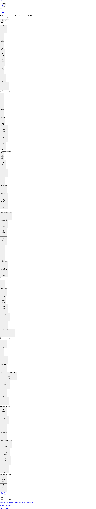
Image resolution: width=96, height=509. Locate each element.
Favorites (32, 502)
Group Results (6, 502)
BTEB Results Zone (2, 0)
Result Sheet (19, 502)
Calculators (3, 4)
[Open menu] (1, 8)
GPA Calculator (27, 502)
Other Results (3, 3)
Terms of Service (8, 505)
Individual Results (2, 502)
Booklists (3, 12)
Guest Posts (11, 505)
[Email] (2, 498)
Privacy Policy (4, 505)
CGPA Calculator (23, 502)
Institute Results (10, 502)
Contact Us (1, 508)
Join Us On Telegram (5, 508)
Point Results (16, 502)
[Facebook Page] (0, 498)
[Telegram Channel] (1, 498)
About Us (1, 505)
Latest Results (13, 502)
